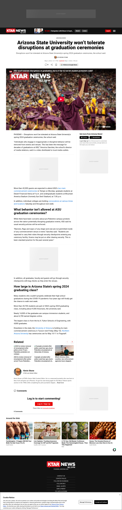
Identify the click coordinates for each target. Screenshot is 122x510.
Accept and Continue (101, 502)
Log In (108, 31)
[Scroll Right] (72, 341)
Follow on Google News (70, 65)
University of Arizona (43, 328)
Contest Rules (61, 478)
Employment (61, 488)
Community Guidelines (49, 408)
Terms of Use (55, 504)
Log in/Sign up (84, 141)
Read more (60, 383)
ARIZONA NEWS (61, 38)
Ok (120, 494)
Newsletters (96, 137)
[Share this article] (51, 65)
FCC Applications (61, 491)
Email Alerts (61, 486)
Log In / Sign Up (43, 404)
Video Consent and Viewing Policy (49, 506)
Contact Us (61, 476)
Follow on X (61, 483)
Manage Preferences (86, 502)
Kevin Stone (28, 371)
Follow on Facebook (61, 481)
